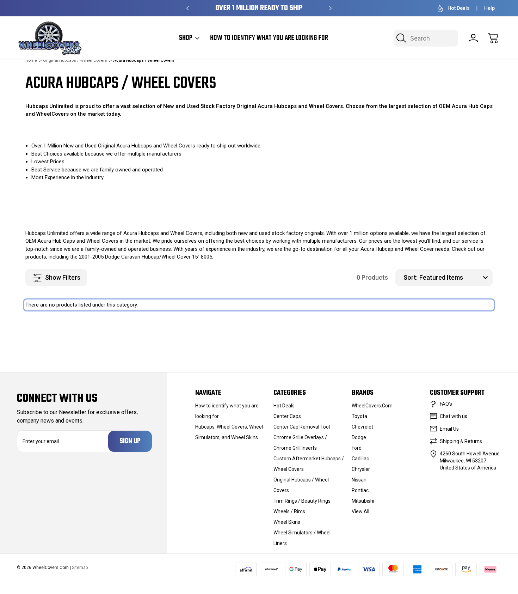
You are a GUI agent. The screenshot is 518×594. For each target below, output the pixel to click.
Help (489, 8)
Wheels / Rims (289, 511)
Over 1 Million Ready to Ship (259, 8)
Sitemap (80, 567)
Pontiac (360, 490)
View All (360, 511)
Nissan (359, 480)
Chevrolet (362, 427)
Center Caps (287, 416)
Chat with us (453, 416)
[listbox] (455, 277)
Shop (185, 38)
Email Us (449, 429)
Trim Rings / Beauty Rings (302, 501)
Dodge (359, 437)
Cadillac (360, 458)
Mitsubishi (363, 501)
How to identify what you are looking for (269, 38)
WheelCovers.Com (372, 405)
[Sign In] (473, 38)
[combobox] (426, 38)
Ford (357, 448)
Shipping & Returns (461, 441)
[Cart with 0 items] (493, 38)
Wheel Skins (286, 522)
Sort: (410, 277)
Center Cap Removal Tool (301, 427)
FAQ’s (446, 404)
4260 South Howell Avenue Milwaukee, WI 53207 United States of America (470, 461)
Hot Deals (459, 8)
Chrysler (361, 469)
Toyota (359, 416)
